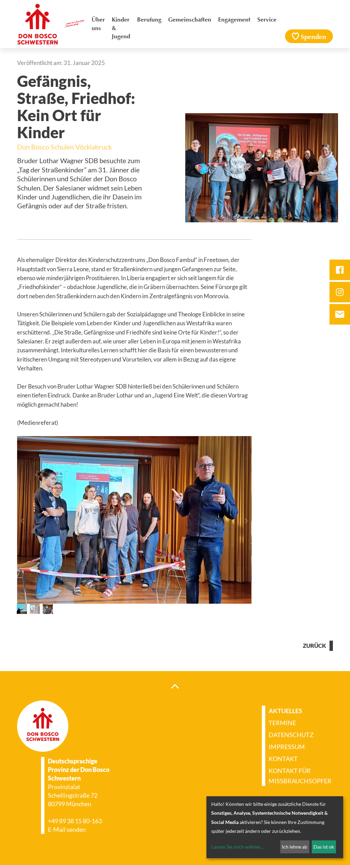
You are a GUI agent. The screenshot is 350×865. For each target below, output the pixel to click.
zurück (314, 645)
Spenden (313, 37)
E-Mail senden (67, 829)
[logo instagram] (340, 292)
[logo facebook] (340, 270)
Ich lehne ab (294, 847)
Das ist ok (323, 847)
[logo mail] (340, 314)
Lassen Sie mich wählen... (237, 847)
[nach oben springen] (175, 685)
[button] (22, 520)
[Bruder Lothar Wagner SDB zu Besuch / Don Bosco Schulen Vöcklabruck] (22, 609)
